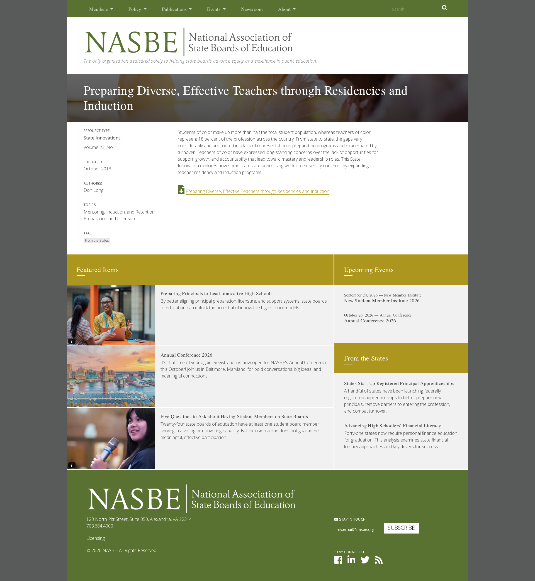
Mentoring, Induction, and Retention (119, 212)
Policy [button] (135, 9)
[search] (444, 8)
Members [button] (99, 9)
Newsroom (252, 9)
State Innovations (102, 138)
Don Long (93, 190)
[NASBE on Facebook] (338, 561)
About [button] (285, 9)
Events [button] (214, 9)
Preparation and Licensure (110, 218)
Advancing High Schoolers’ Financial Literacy (392, 425)
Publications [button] (175, 9)
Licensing (95, 538)
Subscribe (401, 527)
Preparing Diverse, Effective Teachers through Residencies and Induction (257, 191)
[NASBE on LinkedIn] (351, 561)
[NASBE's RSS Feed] (379, 561)
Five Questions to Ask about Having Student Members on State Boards (234, 416)
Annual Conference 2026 (186, 355)
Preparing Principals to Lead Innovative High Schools (216, 293)
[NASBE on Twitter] (365, 561)
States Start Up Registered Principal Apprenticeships (399, 383)
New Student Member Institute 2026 (382, 300)
